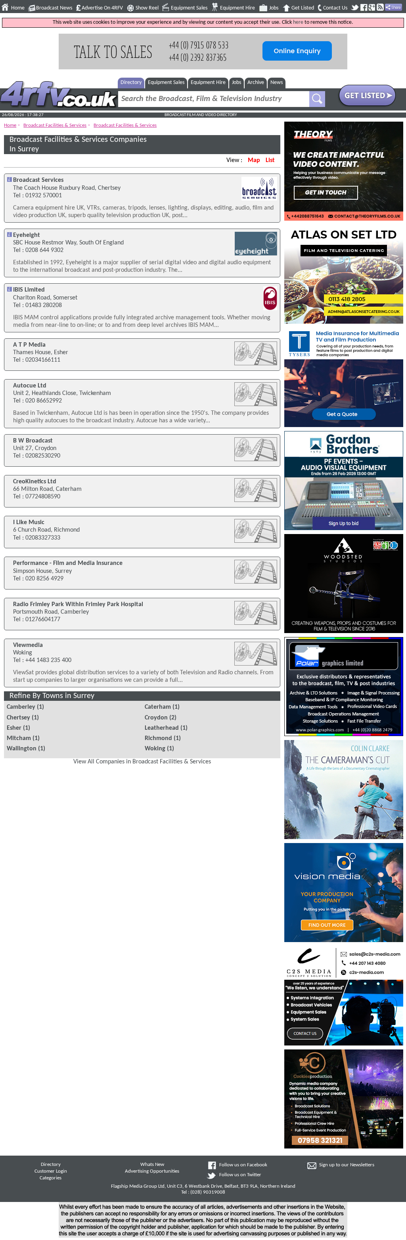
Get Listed (302, 8)
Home (18, 8)
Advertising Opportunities (152, 1171)
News (276, 83)
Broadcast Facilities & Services (54, 125)
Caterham (158, 707)
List (270, 160)
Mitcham (19, 738)
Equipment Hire (237, 8)
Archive (255, 83)
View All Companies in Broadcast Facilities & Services (142, 762)
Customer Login (50, 1171)
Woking (155, 749)
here (298, 22)
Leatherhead (162, 728)
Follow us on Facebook (243, 1165)
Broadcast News (54, 8)
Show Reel (147, 8)
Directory (131, 83)
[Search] (317, 99)
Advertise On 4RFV (102, 8)
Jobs (273, 8)
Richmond (158, 738)
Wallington (21, 749)
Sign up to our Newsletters (346, 1165)
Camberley (21, 707)
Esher (14, 728)
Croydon (156, 718)
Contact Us (335, 8)
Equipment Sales (189, 8)
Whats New (152, 1164)
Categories (50, 1178)
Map (254, 160)
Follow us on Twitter (240, 1175)
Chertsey (18, 718)
